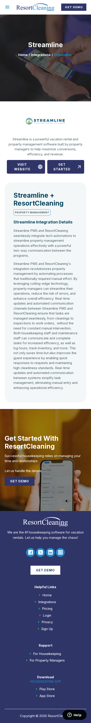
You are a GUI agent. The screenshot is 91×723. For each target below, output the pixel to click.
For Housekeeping (47, 654)
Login (47, 615)
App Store (47, 696)
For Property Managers (47, 660)
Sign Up (47, 629)
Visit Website (28, 167)
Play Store (47, 689)
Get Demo (74, 7)
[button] (7, 7)
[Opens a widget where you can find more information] (74, 715)
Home (23, 55)
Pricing (47, 608)
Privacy (47, 622)
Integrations (41, 55)
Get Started (67, 167)
